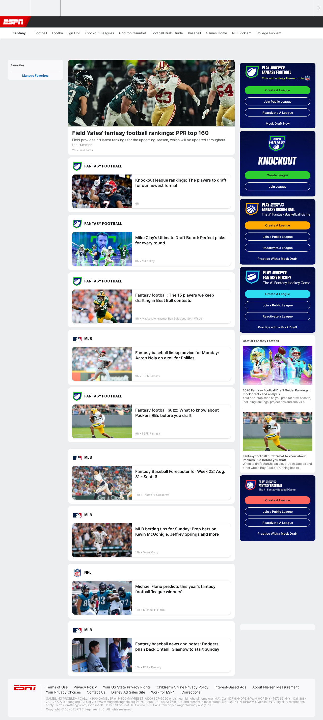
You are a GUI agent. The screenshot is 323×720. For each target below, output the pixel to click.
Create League (277, 175)
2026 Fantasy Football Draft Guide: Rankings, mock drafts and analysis (276, 392)
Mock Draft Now (278, 123)
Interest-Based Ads (230, 687)
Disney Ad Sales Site (128, 692)
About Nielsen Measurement (275, 687)
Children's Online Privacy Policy (182, 687)
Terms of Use (57, 687)
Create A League (277, 90)
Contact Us (96, 692)
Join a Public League (278, 237)
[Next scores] (318, 8)
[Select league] (15, 8)
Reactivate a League (278, 248)
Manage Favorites (35, 75)
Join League (277, 186)
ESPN (13, 21)
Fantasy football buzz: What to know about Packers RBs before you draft (274, 458)
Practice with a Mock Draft (277, 327)
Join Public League (277, 101)
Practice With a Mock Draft (278, 259)
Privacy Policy (85, 687)
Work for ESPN (163, 692)
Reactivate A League (277, 112)
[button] (307, 21)
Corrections (190, 692)
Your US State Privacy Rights (127, 687)
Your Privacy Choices (63, 692)
